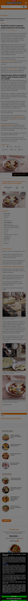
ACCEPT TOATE (14, 596)
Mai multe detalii (5, 564)
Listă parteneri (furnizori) (6, 593)
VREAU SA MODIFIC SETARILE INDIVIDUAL (14, 598)
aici (3, 574)
